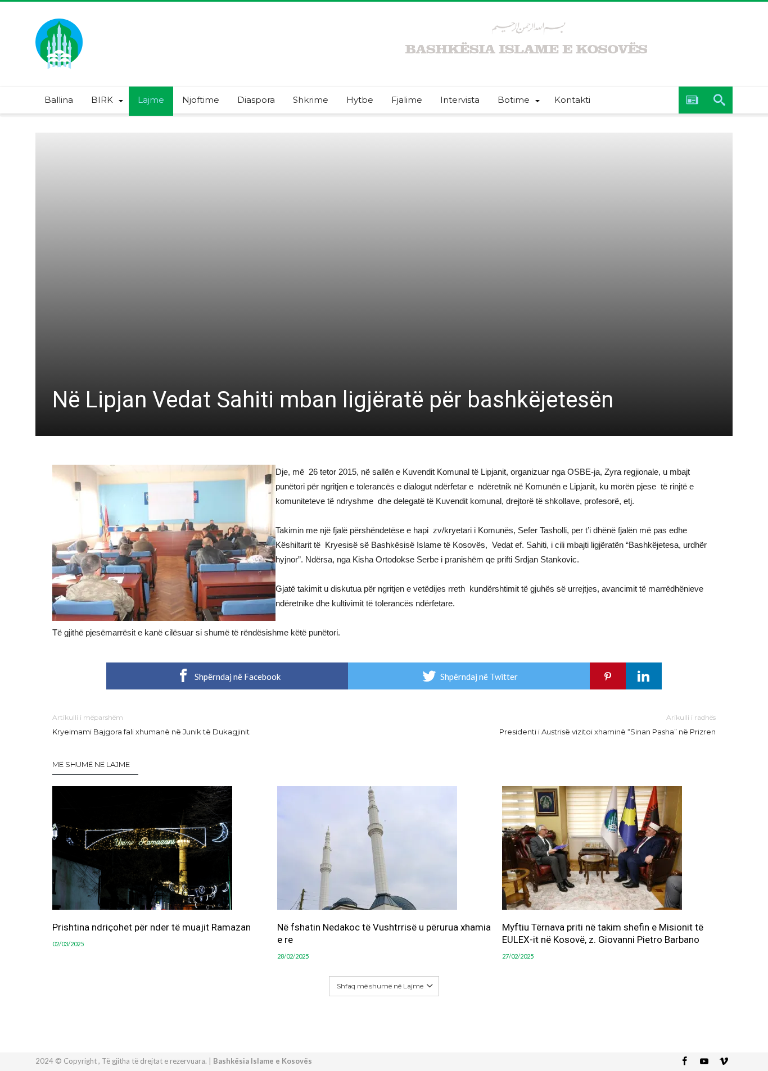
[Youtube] (704, 1061)
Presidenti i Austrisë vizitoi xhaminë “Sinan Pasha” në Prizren (607, 724)
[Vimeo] (724, 1061)
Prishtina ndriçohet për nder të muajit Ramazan (151, 927)
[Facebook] (684, 1061)
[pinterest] (608, 675)
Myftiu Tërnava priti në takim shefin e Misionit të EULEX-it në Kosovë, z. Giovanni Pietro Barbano (602, 933)
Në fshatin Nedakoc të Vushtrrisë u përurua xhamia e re (384, 933)
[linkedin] (644, 675)
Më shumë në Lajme (91, 764)
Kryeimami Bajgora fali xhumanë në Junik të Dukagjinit (151, 724)
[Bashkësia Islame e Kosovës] (59, 18)
